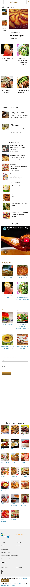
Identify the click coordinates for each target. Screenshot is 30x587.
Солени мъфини (4, 18)
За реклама (4, 549)
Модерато (15, 125)
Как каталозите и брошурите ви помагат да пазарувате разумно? (18, 176)
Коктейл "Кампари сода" (7, 59)
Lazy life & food (17, 113)
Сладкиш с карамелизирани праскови (17, 35)
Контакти (18, 546)
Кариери (18, 542)
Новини (3, 546)
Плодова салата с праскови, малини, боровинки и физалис (20, 214)
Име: (3, 360)
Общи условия (22, 583)
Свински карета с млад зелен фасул (23, 91)
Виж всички (5, 572)
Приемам (5, 581)
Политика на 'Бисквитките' (9, 559)
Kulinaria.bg (19, 567)
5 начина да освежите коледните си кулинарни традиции (17, 147)
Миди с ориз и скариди (6, 91)
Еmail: (3, 367)
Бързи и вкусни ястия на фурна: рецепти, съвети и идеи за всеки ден (18, 157)
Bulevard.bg (4, 567)
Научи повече (23, 578)
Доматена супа (4, 29)
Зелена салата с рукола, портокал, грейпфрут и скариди (23, 61)
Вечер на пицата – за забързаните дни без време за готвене (18, 166)
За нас (3, 542)
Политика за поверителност (8, 585)
